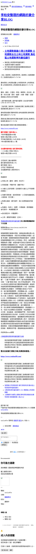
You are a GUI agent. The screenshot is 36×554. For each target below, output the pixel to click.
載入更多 (4, 433)
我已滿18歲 (5, 550)
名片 (6, 43)
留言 (20, 420)
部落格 (7, 40)
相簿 (6, 38)
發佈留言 (4, 445)
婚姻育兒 (16, 34)
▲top (2, 429)
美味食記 (16, 426)
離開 (11, 550)
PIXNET (9, 525)
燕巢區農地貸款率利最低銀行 (11, 221)
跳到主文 (4, 25)
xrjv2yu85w (4, 409)
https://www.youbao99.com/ (9, 128)
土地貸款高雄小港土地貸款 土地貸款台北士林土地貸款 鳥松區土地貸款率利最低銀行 (20, 54)
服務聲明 (20, 527)
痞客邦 (16, 420)
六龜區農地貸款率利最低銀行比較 (12, 336)
